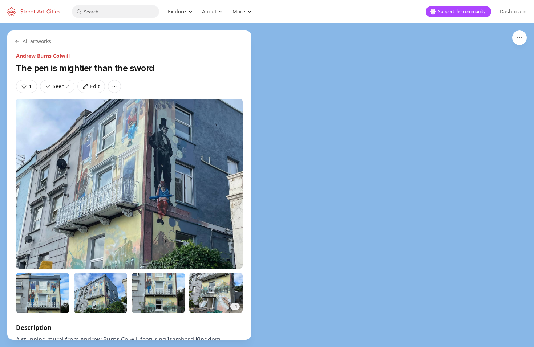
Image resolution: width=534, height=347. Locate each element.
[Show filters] (519, 37)
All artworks (37, 41)
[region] (267, 185)
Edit (95, 86)
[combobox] (115, 11)
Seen (61, 86)
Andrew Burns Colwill (43, 55)
